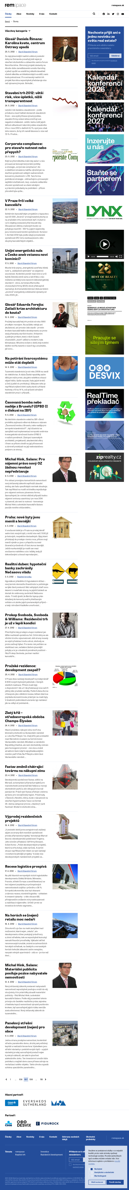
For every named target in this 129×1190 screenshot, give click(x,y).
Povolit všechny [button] (115, 1182)
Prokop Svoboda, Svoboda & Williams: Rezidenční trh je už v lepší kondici (26, 618)
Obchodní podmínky (90, 1138)
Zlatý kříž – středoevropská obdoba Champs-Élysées (24, 716)
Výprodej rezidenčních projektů (23, 818)
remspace (19, 1151)
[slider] (102, 256)
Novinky (30, 13)
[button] (105, 244)
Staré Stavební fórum (28, 52)
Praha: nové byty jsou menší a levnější (22, 518)
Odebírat (115, 55)
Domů (7, 21)
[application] (104, 244)
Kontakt (53, 13)
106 (20, 1079)
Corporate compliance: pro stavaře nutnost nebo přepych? (25, 147)
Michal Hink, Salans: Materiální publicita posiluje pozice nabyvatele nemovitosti (26, 971)
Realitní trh (20, 1154)
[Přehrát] (88, 256)
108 (31, 1079)
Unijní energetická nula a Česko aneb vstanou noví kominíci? (26, 254)
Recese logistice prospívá (25, 866)
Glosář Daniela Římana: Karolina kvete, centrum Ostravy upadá (25, 42)
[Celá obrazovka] (120, 256)
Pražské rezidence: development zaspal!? (22, 667)
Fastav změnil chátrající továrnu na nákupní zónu (25, 768)
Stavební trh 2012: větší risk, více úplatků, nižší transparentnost (24, 96)
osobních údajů (78, 1167)
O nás (41, 13)
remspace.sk (118, 5)
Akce (19, 13)
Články (8, 13)
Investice (45, 1151)
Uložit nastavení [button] (97, 1182)
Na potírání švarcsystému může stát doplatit (26, 360)
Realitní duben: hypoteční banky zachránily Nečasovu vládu (25, 567)
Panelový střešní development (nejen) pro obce (25, 1026)
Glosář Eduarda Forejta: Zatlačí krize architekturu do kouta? (26, 308)
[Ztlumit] (116, 256)
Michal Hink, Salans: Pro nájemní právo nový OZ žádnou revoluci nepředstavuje (25, 465)
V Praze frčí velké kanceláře (19, 202)
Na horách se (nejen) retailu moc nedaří (21, 917)
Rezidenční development (52, 1154)
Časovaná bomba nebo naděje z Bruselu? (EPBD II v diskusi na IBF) (26, 406)
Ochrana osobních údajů (70, 1138)
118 (41, 1079)
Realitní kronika (24, 577)
